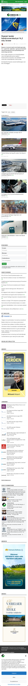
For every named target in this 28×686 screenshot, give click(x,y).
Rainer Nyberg (10, 516)
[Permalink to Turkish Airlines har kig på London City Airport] (14, 151)
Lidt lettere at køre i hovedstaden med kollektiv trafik (13, 326)
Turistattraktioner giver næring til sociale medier (12, 336)
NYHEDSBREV (16, 4)
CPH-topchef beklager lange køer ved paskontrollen (13, 297)
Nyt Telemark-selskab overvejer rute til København (13, 277)
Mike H (9, 528)
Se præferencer (14, 681)
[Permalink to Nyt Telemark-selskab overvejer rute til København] (14, 130)
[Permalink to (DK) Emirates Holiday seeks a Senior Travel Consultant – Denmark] (3, 448)
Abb (9, 112)
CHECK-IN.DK (10, 503)
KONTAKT (25, 4)
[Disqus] (14, 84)
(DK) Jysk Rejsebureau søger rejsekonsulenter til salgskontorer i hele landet (16, 440)
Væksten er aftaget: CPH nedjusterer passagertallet (13, 300)
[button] (26, 656)
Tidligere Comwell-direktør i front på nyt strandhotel (13, 320)
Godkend (14, 673)
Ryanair (13, 112)
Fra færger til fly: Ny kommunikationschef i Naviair (13, 285)
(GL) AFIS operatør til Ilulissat (13, 427)
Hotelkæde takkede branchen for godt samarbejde (13, 328)
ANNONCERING (11, 4)
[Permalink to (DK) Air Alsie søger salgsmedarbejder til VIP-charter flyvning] (3, 436)
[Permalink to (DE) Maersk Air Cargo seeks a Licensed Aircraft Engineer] (3, 466)
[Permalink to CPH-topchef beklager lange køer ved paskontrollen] (14, 213)
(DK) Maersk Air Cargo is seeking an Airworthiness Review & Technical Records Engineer (15, 452)
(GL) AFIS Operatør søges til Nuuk (14, 421)
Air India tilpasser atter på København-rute (11, 308)
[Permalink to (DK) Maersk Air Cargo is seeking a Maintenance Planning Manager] (3, 460)
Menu (6, 2)
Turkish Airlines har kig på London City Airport (13, 153)
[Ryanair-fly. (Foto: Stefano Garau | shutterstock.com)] (14, 30)
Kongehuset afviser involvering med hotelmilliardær (13, 334)
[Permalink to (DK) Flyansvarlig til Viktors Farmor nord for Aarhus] (3, 408)
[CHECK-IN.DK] (14, 15)
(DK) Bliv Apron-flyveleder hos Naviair (15, 473)
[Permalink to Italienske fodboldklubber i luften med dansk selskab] (14, 233)
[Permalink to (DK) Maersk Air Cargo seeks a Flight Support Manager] (3, 471)
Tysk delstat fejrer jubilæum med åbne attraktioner (13, 324)
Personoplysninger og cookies (14, 684)
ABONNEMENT (4, 4)
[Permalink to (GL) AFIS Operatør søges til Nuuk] (3, 425)
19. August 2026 (20, 495)
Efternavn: (4, 253)
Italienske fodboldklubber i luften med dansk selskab (13, 305)
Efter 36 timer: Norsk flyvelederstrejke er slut (11, 275)
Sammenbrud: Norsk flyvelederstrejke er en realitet (13, 303)
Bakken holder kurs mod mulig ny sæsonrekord (12, 322)
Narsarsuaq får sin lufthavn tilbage (9, 495)
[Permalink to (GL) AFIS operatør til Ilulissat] (3, 430)
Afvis (14, 677)
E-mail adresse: (6, 258)
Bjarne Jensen (10, 497)
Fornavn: (4, 248)
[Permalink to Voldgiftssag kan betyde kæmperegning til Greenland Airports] (14, 172)
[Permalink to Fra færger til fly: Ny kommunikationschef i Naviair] (14, 192)
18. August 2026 (15, 501)
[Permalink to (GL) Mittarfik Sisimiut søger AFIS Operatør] (3, 419)
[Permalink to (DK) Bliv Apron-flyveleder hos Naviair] (3, 477)
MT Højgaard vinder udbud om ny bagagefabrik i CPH (13, 292)
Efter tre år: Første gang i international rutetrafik (11, 524)
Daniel (8, 488)
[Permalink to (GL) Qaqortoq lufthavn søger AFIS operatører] (3, 414)
